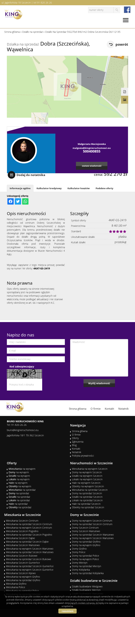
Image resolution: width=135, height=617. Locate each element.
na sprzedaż (22, 489)
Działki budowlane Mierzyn (86, 590)
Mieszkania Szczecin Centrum (22, 520)
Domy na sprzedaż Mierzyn (86, 566)
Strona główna (77, 408)
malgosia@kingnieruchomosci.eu (92, 148)
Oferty (75, 438)
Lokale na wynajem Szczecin (87, 479)
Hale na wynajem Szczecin (86, 482)
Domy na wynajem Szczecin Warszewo (93, 538)
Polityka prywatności (83, 455)
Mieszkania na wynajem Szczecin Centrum (29, 527)
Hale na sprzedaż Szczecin (86, 503)
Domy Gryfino (79, 548)
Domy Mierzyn (79, 562)
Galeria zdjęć (124, 100)
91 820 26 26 (44, 2)
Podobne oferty (104, 188)
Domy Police (78, 552)
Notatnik (123, 408)
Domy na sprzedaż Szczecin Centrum (92, 524)
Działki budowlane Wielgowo (87, 586)
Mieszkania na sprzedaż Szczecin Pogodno (29, 534)
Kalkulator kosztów (79, 188)
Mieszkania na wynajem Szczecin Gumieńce (29, 569)
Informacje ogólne (20, 188)
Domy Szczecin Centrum (85, 527)
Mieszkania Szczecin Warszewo (23, 545)
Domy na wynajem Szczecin (87, 472)
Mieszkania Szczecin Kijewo (21, 573)
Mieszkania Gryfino (16, 583)
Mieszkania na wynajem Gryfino (23, 576)
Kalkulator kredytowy (49, 188)
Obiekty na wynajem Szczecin (88, 486)
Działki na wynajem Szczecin (87, 475)
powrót (121, 44)
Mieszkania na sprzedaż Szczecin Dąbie (27, 541)
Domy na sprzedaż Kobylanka (88, 573)
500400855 (91, 151)
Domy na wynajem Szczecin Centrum (92, 520)
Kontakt (109, 408)
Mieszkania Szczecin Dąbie (20, 538)
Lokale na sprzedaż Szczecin (87, 500)
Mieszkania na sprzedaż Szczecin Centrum (29, 524)
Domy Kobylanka (81, 569)
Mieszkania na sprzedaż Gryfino (23, 580)
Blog (74, 445)
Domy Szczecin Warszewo (86, 531)
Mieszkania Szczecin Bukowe (21, 555)
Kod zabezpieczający (21, 366)
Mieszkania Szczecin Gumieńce (23, 562)
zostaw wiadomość (91, 165)
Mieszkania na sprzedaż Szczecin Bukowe (28, 559)
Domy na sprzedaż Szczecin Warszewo (93, 534)
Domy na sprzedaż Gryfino (86, 541)
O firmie (96, 408)
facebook (127, 9)
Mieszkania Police (15, 587)
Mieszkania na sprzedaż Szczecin (90, 489)
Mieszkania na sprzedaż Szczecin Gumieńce (30, 566)
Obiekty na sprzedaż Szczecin (88, 507)
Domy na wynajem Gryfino (86, 545)
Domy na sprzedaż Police (85, 555)
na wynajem (22, 468)
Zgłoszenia (77, 441)
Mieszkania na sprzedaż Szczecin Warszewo (29, 552)
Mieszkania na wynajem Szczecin (89, 468)
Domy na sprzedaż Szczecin (87, 493)
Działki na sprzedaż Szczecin (87, 496)
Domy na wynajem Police (85, 559)
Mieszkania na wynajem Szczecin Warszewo (29, 548)
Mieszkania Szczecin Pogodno (22, 531)
